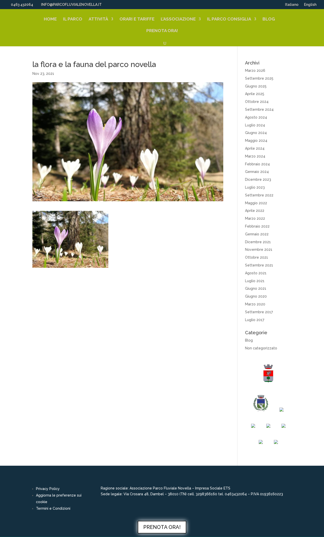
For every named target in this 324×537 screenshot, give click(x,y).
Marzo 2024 (255, 156)
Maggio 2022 (256, 203)
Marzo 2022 (255, 218)
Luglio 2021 (255, 281)
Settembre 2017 (259, 312)
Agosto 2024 (256, 117)
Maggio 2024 (256, 141)
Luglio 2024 (255, 125)
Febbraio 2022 (257, 226)
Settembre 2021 (259, 265)
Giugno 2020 (256, 296)
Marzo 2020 (255, 304)
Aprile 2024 (255, 148)
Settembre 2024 (259, 109)
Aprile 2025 (254, 94)
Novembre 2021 (258, 250)
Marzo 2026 (255, 71)
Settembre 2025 (259, 78)
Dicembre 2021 (258, 242)
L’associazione (178, 19)
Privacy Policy (48, 489)
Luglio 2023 (255, 187)
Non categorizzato (261, 348)
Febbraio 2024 (257, 164)
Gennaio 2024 (257, 172)
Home (50, 19)
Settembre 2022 (259, 195)
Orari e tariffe (136, 19)
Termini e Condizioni (53, 508)
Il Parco (72, 19)
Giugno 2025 (256, 86)
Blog (268, 19)
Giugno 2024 (256, 133)
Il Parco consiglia (229, 19)
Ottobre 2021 (256, 257)
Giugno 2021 (255, 288)
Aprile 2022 (254, 211)
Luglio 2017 (254, 320)
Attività (98, 19)
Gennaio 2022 (257, 234)
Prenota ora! (162, 31)
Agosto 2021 (256, 273)
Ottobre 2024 (257, 102)
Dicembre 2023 (258, 179)
